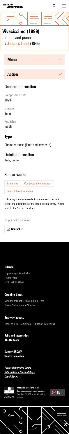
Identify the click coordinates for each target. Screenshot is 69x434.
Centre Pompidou (14, 356)
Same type (12, 183)
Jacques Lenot (18, 43)
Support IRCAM (13, 351)
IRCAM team (11, 340)
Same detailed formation (20, 191)
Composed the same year (37, 183)
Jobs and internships (16, 335)
